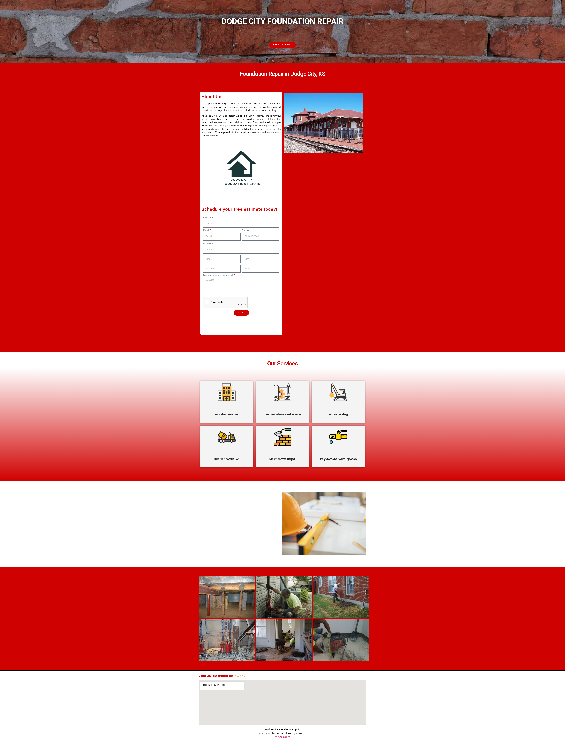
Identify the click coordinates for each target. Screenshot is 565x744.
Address (207, 243)
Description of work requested (218, 275)
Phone (245, 230)
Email (206, 230)
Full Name (208, 217)
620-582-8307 (282, 737)
